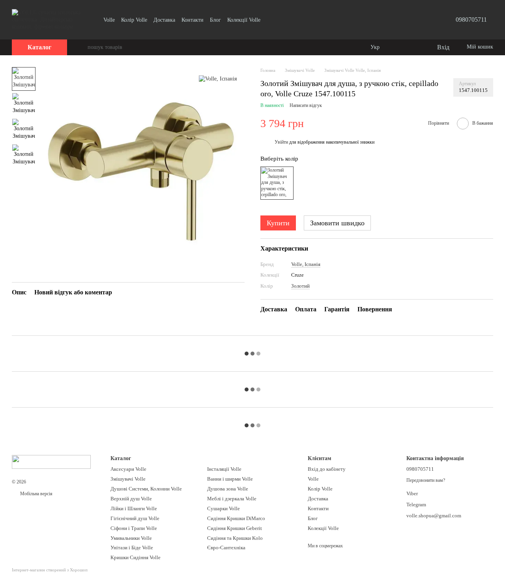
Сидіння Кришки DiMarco (236, 518)
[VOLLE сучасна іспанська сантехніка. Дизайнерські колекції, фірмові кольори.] (51, 461)
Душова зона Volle (227, 489)
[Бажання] (414, 47)
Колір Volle (134, 20)
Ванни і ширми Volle (230, 479)
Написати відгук (306, 105)
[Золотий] (277, 183)
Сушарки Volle (223, 508)
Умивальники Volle (131, 538)
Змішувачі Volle (128, 479)
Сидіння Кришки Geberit (234, 528)
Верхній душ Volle (131, 499)
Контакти (192, 20)
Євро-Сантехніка (226, 547)
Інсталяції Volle (224, 469)
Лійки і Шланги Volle (133, 508)
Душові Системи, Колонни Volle (146, 489)
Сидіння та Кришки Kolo (235, 538)
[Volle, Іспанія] (218, 78)
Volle (109, 20)
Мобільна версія (35, 493)
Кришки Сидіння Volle (135, 557)
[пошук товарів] (81, 47)
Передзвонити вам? (425, 480)
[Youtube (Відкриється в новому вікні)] (271, 20)
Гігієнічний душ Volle (134, 518)
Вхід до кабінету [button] (327, 469)
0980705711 (471, 19)
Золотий (300, 286)
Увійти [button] (281, 142)
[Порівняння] (398, 47)
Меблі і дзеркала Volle (231, 499)
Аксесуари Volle (128, 469)
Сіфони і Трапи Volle (133, 528)
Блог (215, 20)
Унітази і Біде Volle (131, 547)
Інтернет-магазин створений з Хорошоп (50, 569)
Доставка (164, 20)
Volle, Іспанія (305, 264)
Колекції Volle (243, 20)
